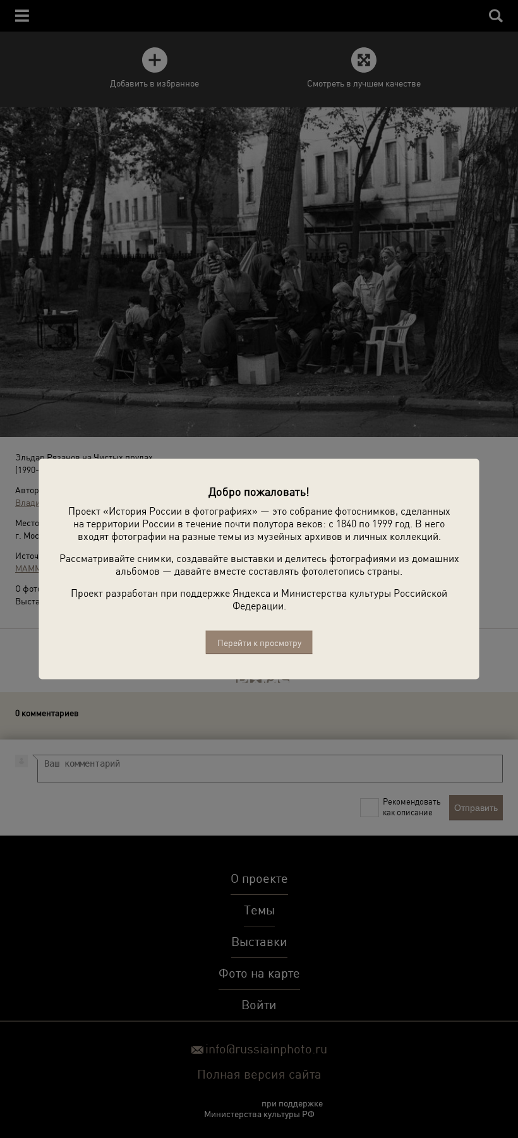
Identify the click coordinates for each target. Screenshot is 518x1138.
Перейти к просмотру (259, 642)
